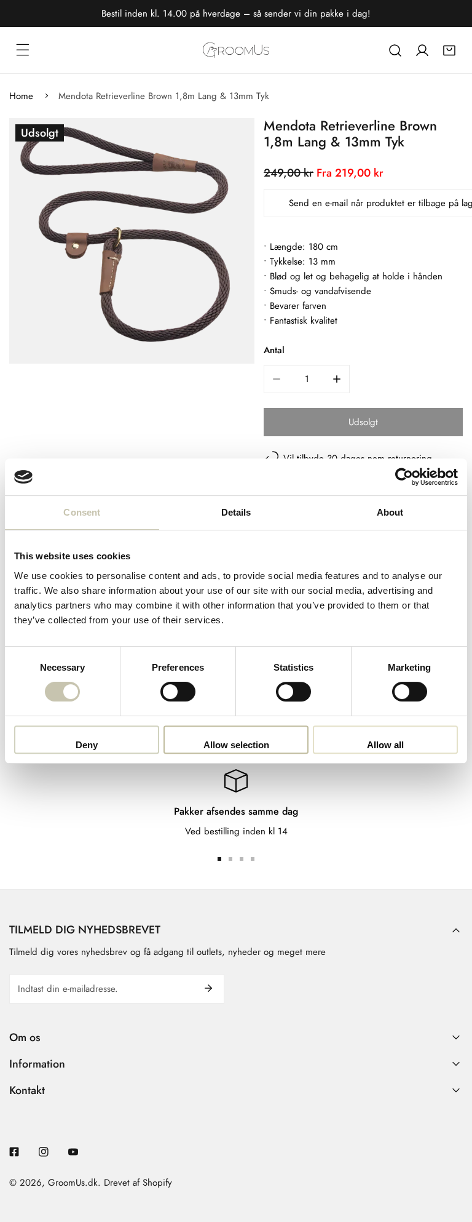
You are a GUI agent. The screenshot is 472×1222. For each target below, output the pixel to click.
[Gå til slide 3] (241, 859)
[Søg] (395, 50)
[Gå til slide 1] (219, 859)
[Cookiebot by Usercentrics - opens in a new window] (404, 477)
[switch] (177, 691)
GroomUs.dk (73, 1182)
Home (21, 96)
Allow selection (236, 745)
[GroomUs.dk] (236, 50)
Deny (87, 745)
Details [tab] (236, 512)
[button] (449, 50)
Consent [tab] (81, 512)
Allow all (385, 745)
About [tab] (390, 512)
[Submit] (208, 988)
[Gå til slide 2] (230, 859)
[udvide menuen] (22, 49)
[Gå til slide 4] (252, 859)
